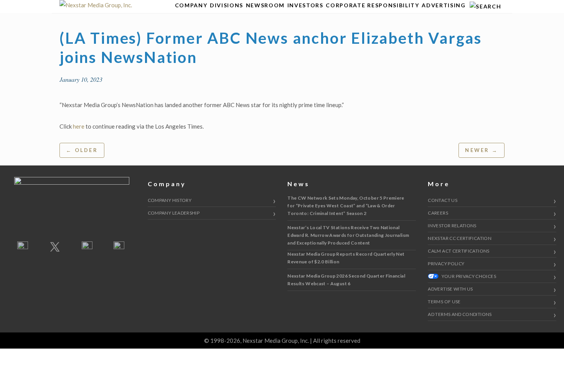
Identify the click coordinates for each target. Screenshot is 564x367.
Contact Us (442, 200)
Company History (169, 200)
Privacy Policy (446, 263)
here (78, 126)
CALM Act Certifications (458, 251)
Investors (305, 5)
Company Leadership (174, 213)
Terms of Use (444, 301)
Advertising (443, 5)
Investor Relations (452, 225)
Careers (438, 213)
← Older (82, 150)
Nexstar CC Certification (459, 238)
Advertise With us (450, 289)
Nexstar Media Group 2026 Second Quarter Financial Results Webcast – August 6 (346, 279)
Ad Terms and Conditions (459, 314)
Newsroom (265, 5)
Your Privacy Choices (468, 276)
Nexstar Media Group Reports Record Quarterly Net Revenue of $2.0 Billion (345, 258)
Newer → (481, 150)
